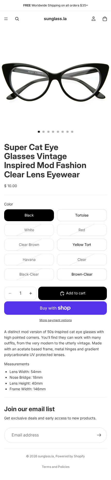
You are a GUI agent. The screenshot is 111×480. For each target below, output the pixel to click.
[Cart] (104, 18)
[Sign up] (99, 435)
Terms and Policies (55, 467)
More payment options (55, 320)
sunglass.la (46, 456)
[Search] (17, 18)
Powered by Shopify (70, 456)
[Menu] (6, 19)
